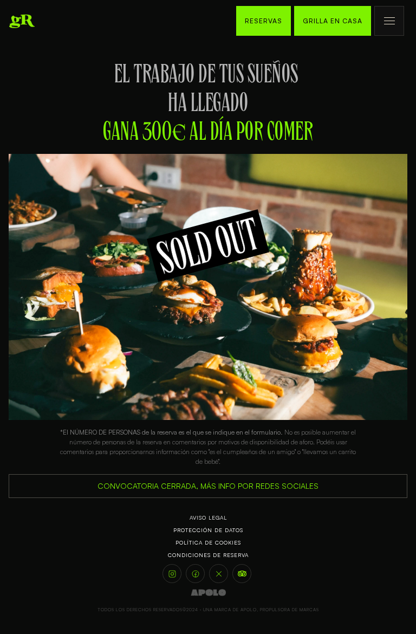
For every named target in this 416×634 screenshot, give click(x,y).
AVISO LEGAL (208, 517)
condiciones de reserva (208, 555)
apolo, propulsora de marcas (279, 609)
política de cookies (208, 542)
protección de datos (208, 530)
